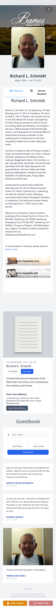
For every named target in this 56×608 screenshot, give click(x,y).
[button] (28, 546)
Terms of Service (35, 596)
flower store (11, 249)
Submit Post (28, 452)
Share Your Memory (17, 408)
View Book (12, 371)
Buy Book (27, 371)
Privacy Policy (21, 596)
